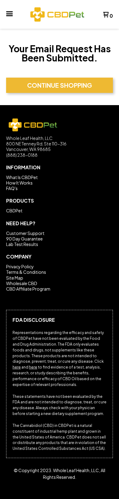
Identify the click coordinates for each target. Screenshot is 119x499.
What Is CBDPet (22, 177)
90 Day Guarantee (24, 238)
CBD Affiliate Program (28, 289)
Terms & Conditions (26, 272)
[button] (9, 14)
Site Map (14, 278)
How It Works (19, 182)
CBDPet (14, 210)
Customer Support (25, 233)
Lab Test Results (22, 244)
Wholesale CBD (21, 283)
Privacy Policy (20, 266)
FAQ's (12, 188)
